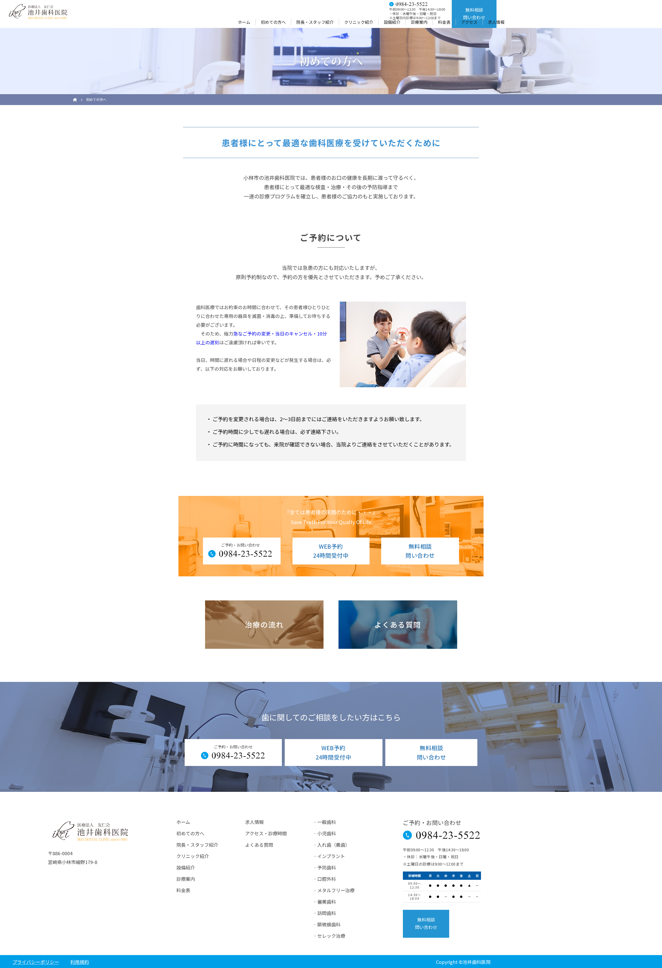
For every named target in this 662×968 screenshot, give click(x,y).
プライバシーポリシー (35, 961)
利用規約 (79, 961)
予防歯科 (326, 867)
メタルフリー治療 (336, 890)
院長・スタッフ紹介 (315, 22)
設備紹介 (392, 22)
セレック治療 (331, 935)
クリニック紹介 (358, 22)
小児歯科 (326, 833)
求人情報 (496, 22)
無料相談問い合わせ (474, 13)
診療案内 (419, 22)
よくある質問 (259, 844)
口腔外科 (326, 878)
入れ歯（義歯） (333, 844)
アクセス (469, 22)
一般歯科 (326, 821)
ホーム (244, 22)
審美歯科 (326, 901)
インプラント (331, 856)
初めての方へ (273, 22)
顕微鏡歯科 (329, 924)
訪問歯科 (326, 913)
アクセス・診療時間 (266, 833)
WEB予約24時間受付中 (331, 550)
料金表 (444, 22)
